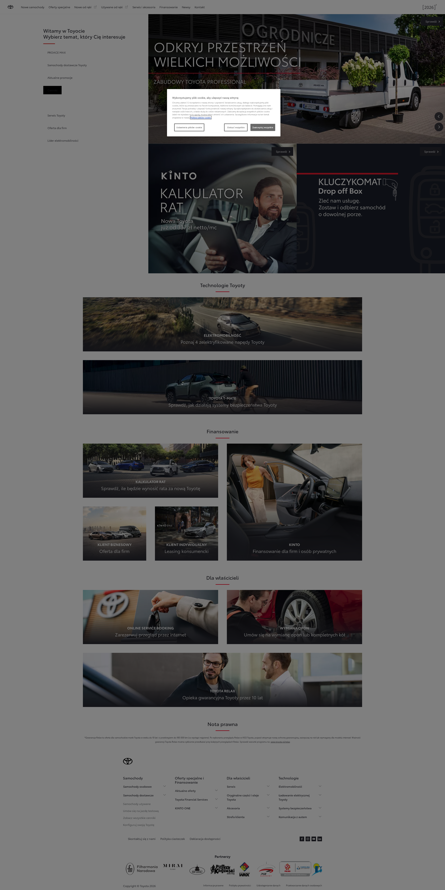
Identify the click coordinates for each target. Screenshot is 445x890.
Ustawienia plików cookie (189, 127)
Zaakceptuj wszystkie (262, 127)
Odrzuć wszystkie (235, 127)
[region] (223, 113)
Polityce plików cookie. (200, 117)
